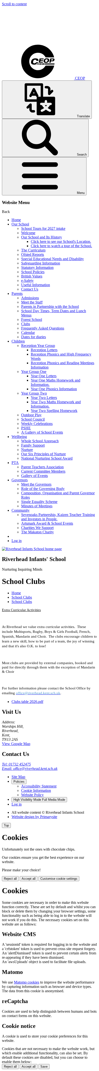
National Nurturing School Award (47, 458)
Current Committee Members (43, 471)
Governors (20, 480)
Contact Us (29, 289)
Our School (20, 224)
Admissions (30, 298)
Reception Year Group (38, 346)
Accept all (29, 878)
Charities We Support (37, 528)
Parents (17, 293)
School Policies (32, 272)
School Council (33, 419)
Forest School (31, 319)
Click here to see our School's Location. (61, 241)
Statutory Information (37, 267)
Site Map (18, 777)
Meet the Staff (32, 302)
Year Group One (33, 372)
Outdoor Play (31, 415)
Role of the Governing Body (43, 489)
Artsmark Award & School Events (47, 523)
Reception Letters (44, 350)
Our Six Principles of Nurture (43, 454)
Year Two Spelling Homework (54, 411)
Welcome (28, 233)
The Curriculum (33, 250)
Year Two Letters (44, 398)
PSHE (26, 428)
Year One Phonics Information (54, 389)
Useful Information (35, 285)
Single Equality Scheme (39, 502)
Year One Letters (43, 376)
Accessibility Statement (38, 786)
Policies (19, 781)
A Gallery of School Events (42, 432)
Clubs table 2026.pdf (27, 702)
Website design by (34, 817)
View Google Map (16, 744)
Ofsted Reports (32, 254)
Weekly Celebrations (37, 424)
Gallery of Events (34, 476)
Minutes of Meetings (36, 506)
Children (18, 341)
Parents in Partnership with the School (50, 306)
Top (6, 825)
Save (44, 1066)
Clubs (25, 324)
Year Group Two (34, 393)
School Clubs (22, 597)
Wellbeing (19, 437)
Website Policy (32, 795)
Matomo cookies (26, 982)
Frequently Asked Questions (42, 328)
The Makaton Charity (37, 532)
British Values (31, 276)
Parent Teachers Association (42, 467)
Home (16, 220)
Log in (17, 541)
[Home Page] (32, 549)
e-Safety (27, 280)
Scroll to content (14, 4)
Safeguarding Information (40, 263)
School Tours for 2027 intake (43, 228)
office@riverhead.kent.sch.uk (29, 769)
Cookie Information (36, 790)
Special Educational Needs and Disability (52, 259)
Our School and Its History (41, 237)
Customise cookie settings (58, 878)
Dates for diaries (33, 337)
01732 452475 (16, 764)
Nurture (27, 450)
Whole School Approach (40, 441)
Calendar (28, 333)
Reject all (10, 878)
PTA (15, 463)
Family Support (33, 445)
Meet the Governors (36, 484)
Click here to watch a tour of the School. (61, 246)
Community (21, 510)
